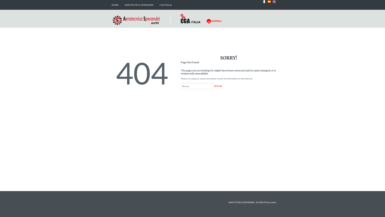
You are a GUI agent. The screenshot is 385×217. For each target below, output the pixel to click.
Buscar (218, 86)
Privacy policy (270, 202)
